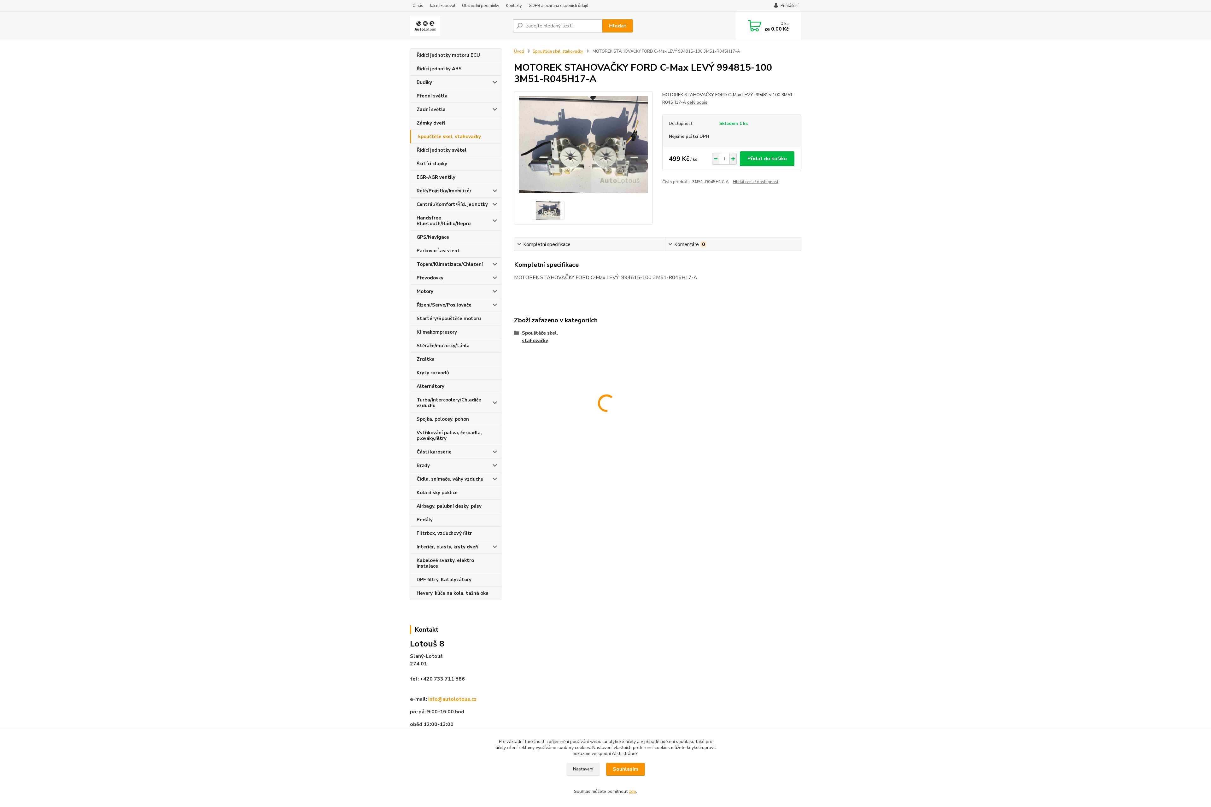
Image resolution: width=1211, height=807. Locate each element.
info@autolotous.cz (452, 699)
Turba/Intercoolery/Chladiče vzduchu (449, 403)
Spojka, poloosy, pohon (443, 419)
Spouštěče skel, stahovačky (449, 136)
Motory (425, 291)
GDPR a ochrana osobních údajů (558, 6)
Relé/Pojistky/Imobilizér (444, 191)
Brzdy (423, 465)
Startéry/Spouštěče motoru (449, 318)
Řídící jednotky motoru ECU (448, 55)
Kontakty (514, 6)
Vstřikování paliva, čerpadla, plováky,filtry (449, 436)
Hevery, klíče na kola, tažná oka (452, 593)
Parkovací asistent (438, 251)
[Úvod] (459, 26)
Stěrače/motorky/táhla (443, 345)
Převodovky (430, 278)
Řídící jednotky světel (441, 150)
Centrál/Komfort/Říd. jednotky (452, 204)
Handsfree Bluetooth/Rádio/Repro (444, 221)
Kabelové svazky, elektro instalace (445, 563)
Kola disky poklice (437, 492)
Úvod (519, 51)
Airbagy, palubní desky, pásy (449, 506)
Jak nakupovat (442, 6)
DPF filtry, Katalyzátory (444, 579)
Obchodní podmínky (480, 6)
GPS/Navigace (433, 237)
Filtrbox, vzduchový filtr (444, 533)
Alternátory (430, 386)
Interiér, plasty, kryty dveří (447, 547)
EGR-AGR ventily (436, 177)
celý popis (697, 102)
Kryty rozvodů (433, 373)
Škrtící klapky (432, 164)
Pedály (425, 520)
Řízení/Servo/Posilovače (444, 305)
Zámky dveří (431, 123)
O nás (417, 6)
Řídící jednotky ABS (439, 69)
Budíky (424, 82)
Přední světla (432, 96)
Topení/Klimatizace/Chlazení (450, 264)
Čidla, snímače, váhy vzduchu (450, 479)
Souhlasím (625, 769)
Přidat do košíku (767, 158)
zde (632, 791)
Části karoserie (434, 452)
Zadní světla (431, 109)
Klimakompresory (437, 332)
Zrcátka (426, 359)
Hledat (617, 25)
